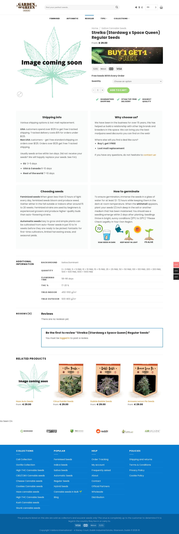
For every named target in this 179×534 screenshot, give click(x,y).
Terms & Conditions (140, 464)
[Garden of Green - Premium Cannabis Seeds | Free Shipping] (26, 7)
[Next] (162, 387)
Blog (56, 497)
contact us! (149, 155)
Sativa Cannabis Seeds (114, 28)
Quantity (96, 81)
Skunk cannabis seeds (28, 508)
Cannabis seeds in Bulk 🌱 (68, 491)
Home (95, 28)
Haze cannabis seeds (27, 491)
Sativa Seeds (61, 470)
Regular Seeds (61, 481)
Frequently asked (101, 470)
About (95, 475)
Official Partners (100, 486)
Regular (89, 18)
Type (103, 18)
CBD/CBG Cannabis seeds (30, 475)
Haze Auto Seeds (24, 401)
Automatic (72, 18)
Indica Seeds (61, 464)
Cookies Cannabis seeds (29, 486)
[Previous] (16, 387)
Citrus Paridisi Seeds (63, 401)
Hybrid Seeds (61, 486)
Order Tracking (100, 459)
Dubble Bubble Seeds (101, 401)
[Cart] (161, 7)
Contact (96, 481)
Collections (121, 18)
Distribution (98, 497)
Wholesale (97, 491)
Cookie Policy (136, 475)
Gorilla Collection (25, 464)
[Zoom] (20, 94)
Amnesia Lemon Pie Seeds (141, 401)
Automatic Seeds (63, 475)
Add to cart (118, 90)
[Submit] (117, 7)
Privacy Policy (136, 470)
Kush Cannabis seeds (27, 502)
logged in (65, 338)
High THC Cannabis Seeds (30, 470)
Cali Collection (24, 459)
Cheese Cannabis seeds (29, 481)
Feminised (55, 18)
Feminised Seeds (63, 459)
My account (98, 464)
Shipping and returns (140, 459)
